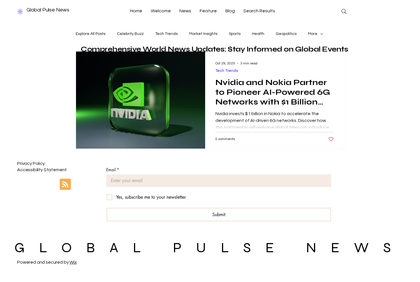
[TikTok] (54, 186)
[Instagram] (31, 186)
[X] (43, 186)
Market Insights (203, 34)
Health (258, 34)
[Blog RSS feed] (65, 184)
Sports (235, 34)
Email (112, 169)
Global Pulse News (48, 10)
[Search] (344, 11)
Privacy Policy (31, 163)
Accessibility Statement (42, 169)
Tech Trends (166, 34)
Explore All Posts (90, 34)
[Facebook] (20, 186)
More (312, 34)
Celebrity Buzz (130, 34)
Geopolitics (286, 34)
